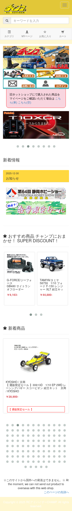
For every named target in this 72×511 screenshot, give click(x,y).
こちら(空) (24, 102)
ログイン (52, 84)
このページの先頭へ (56, 492)
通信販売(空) (55, 74)
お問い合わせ (19, 84)
